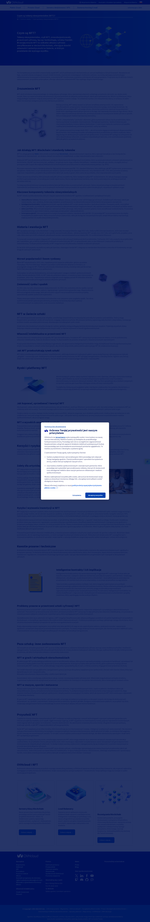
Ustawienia (76, 495)
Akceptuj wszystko (95, 495)
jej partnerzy (61, 437)
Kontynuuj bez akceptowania (55, 426)
